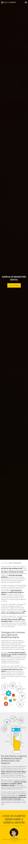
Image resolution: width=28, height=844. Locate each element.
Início (1, 562)
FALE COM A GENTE (14, 285)
